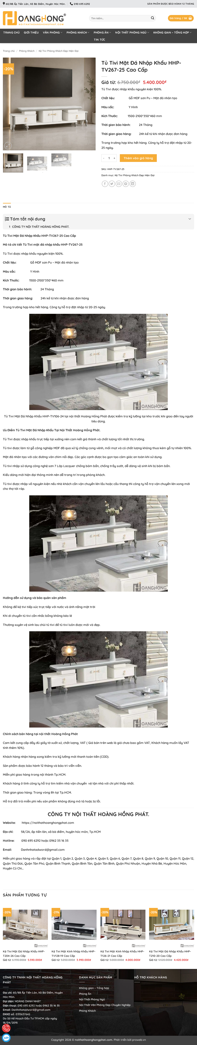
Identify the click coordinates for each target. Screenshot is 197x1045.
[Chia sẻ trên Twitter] (112, 184)
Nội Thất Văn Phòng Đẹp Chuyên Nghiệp (105, 1005)
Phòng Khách (77, 32)
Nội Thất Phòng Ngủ (130, 32)
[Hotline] (6, 1028)
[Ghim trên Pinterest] (126, 184)
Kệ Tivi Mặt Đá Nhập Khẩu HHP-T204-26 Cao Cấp (24, 954)
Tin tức (99, 39)
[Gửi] (152, 18)
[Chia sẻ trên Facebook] (105, 184)
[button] (181, 18)
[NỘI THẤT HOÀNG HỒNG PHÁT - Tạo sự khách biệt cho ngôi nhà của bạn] (43, 18)
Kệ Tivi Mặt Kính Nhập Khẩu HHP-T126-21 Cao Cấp (122, 954)
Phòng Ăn (101, 32)
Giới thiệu (31, 32)
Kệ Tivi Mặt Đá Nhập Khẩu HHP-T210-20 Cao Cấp (170, 954)
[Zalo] (6, 1037)
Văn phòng (51, 32)
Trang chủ (11, 32)
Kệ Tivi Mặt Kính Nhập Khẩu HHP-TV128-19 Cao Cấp (73, 954)
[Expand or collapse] (189, 219)
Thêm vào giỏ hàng (138, 158)
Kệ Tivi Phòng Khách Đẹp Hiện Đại (58, 50)
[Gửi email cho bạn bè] (119, 184)
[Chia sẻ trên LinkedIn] (132, 184)
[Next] (88, 104)
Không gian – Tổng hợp (171, 32)
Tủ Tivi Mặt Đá (14, 416)
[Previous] (9, 104)
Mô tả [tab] (7, 206)
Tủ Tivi (20, 430)
